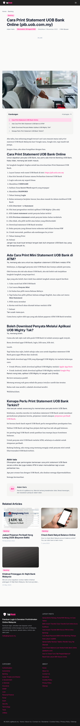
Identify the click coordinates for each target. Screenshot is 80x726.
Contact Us (46, 674)
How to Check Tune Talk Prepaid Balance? (56, 654)
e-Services (5, 683)
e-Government (7, 680)
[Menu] (76, 3)
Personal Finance (8, 695)
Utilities (4, 713)
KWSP (4, 689)
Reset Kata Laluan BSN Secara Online (54, 657)
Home (4, 11)
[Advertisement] (40, 54)
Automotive (6, 671)
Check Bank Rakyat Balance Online (58, 535)
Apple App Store (66, 366)
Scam (4, 701)
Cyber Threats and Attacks (11, 677)
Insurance (5, 686)
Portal (4, 698)
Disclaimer (45, 677)
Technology (6, 707)
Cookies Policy (47, 680)
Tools (4, 710)
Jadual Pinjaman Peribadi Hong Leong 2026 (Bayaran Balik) (17, 536)
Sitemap (45, 686)
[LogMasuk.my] (8, 3)
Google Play (65, 370)
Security (5, 704)
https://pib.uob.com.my (54, 172)
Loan (4, 692)
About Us (45, 671)
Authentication (7, 668)
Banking (10, 11)
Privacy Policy (46, 683)
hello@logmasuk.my (9, 636)
